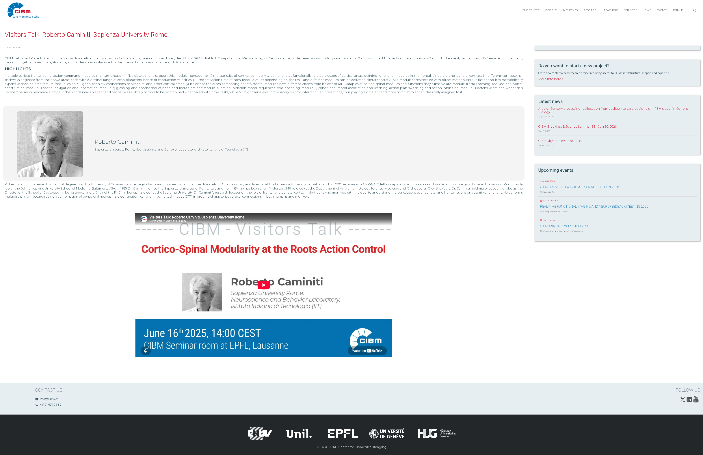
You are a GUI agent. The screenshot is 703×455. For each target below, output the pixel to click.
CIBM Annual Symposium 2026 (564, 226)
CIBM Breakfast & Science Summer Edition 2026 (579, 187)
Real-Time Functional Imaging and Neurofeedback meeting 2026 (594, 206)
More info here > (550, 79)
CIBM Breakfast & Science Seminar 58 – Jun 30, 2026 (577, 126)
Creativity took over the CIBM (560, 141)
